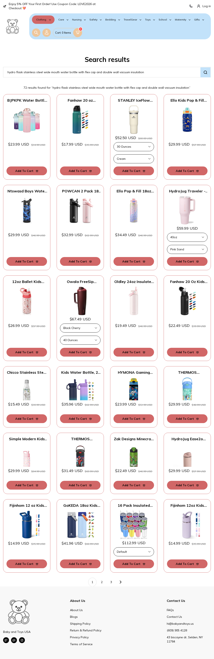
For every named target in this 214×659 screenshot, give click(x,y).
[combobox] (107, 72)
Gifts (197, 19)
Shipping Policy (80, 624)
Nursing (77, 19)
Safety (93, 19)
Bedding (110, 19)
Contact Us (174, 617)
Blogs (74, 617)
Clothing (41, 19)
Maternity (180, 19)
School (163, 19)
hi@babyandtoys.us (180, 624)
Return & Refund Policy (85, 630)
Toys (148, 19)
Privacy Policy (79, 637)
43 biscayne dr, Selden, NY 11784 (185, 639)
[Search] (36, 32)
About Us (76, 610)
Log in (207, 6)
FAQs (170, 610)
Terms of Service (81, 644)
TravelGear (130, 19)
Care (61, 19)
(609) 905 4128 (177, 630)
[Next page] (120, 582)
